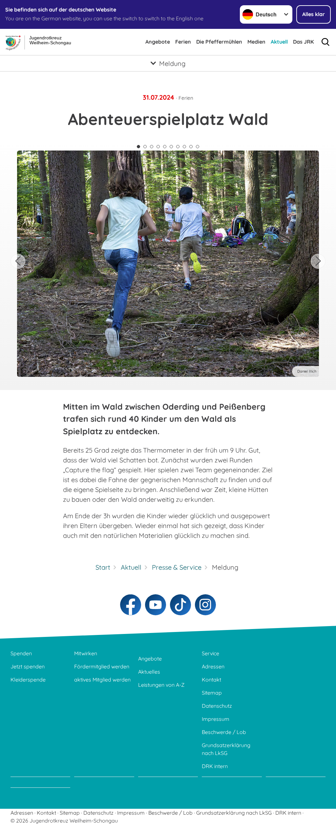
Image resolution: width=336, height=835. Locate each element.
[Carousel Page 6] (171, 146)
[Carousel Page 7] (177, 146)
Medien (256, 41)
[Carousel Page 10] (197, 146)
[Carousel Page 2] (145, 146)
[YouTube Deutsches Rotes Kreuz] (155, 604)
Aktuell (279, 41)
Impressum (215, 719)
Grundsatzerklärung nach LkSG (226, 749)
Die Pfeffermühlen (219, 41)
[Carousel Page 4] (158, 146)
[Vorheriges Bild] (17, 261)
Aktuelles (149, 671)
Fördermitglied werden (101, 666)
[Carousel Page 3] (151, 146)
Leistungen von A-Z (161, 685)
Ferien (183, 41)
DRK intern (215, 766)
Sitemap (212, 692)
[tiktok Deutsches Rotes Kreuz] (180, 604)
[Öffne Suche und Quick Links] (325, 42)
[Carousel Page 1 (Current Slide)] (138, 146)
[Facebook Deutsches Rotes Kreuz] (130, 604)
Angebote (157, 41)
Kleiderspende (28, 679)
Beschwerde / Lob (224, 732)
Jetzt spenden (27, 666)
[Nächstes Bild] (318, 261)
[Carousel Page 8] (184, 146)
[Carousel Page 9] (191, 146)
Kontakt (211, 679)
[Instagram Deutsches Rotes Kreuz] (205, 604)
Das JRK (303, 41)
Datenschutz (217, 706)
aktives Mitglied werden (102, 679)
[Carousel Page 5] (164, 146)
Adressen (213, 666)
